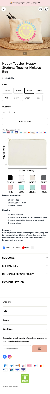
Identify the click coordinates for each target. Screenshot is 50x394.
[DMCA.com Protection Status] (25, 382)
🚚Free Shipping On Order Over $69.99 (25, 3)
